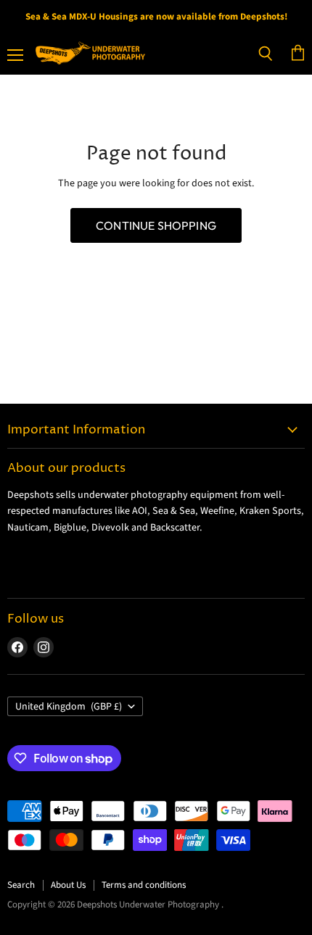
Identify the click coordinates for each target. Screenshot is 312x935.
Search (21, 885)
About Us (68, 885)
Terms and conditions (144, 885)
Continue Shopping (156, 225)
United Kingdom (68, 706)
